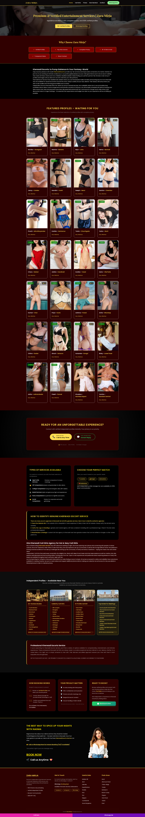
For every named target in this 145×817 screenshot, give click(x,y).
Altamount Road (106, 782)
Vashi (61, 190)
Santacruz (61, 231)
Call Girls (78, 3)
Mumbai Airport (80, 396)
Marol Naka (79, 607)
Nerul (83, 190)
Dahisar (31, 614)
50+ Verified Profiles (63, 26)
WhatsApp (75, 790)
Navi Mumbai (93, 3)
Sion (83, 795)
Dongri (85, 353)
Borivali (107, 150)
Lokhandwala (38, 394)
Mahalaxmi (105, 790)
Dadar (36, 353)
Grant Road (105, 798)
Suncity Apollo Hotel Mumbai (108, 607)
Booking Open (65, 784)
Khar (83, 792)
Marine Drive (56, 616)
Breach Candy (105, 792)
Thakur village (105, 784)
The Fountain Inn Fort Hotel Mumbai (107, 610)
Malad (36, 272)
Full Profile (31, 153)
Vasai (84, 272)
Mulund (31, 618)
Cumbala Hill (85, 800)
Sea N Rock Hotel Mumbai (107, 613)
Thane (85, 3)
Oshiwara (55, 623)
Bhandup (107, 313)
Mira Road (32, 612)
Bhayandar (79, 625)
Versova (60, 353)
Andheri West (80, 614)
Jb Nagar (55, 627)
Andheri (102, 3)
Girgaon (104, 795)
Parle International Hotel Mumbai (106, 616)
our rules (99, 691)
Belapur (55, 612)
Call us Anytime (39, 759)
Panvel (59, 394)
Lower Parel (108, 353)
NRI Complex (56, 607)
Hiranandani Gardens (58, 618)
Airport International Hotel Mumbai (107, 620)
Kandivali (61, 272)
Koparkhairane (86, 787)
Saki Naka (79, 610)
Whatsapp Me (108, 815)
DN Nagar (55, 625)
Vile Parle (107, 272)
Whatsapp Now (113, 2)
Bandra (61, 150)
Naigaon (84, 798)
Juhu (82, 150)
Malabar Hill (85, 779)
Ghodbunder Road (81, 623)
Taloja (54, 614)
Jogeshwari (32, 620)
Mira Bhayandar (39, 231)
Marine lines (56, 620)
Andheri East (79, 612)
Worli (106, 231)
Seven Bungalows (86, 803)
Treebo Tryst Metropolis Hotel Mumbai (108, 628)
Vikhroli (55, 629)
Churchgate (85, 231)
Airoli (83, 782)
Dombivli (31, 625)
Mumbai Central (104, 396)
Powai (84, 313)
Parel (103, 803)
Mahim (31, 629)
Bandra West (79, 616)
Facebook (58, 790)
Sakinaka (84, 784)
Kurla (58, 313)
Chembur (109, 190)
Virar (36, 313)
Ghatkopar (32, 616)
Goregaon (38, 150)
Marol (103, 779)
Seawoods (79, 629)
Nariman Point (33, 610)
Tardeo (104, 787)
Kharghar (55, 610)
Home (71, 3)
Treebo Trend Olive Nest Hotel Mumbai (108, 624)
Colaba (36, 190)
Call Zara (36, 815)
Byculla (78, 627)
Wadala (84, 790)
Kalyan (31, 623)
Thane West (79, 620)
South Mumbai (33, 607)
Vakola (103, 800)
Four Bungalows (33, 627)
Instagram (67, 790)
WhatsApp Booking (81, 26)
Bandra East (79, 618)
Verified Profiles (43, 690)
